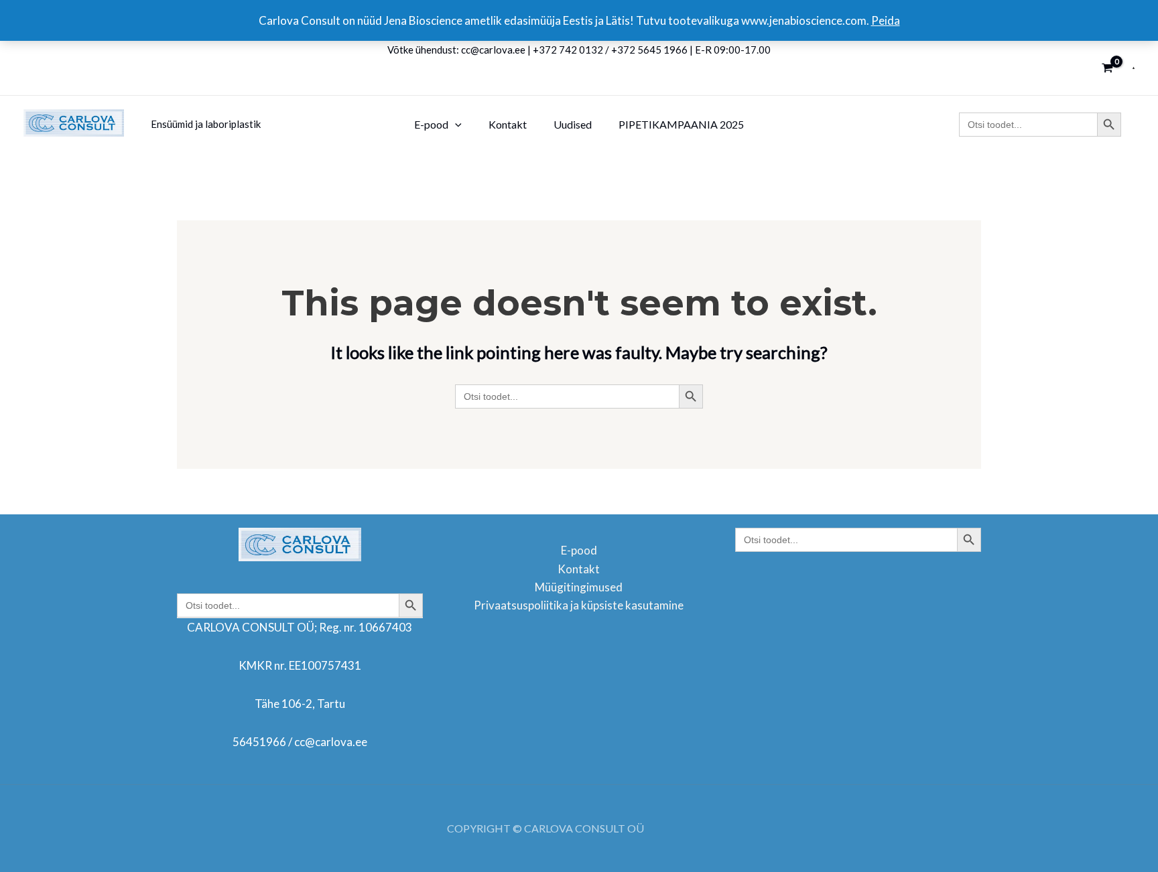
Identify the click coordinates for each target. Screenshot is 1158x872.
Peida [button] (885, 20)
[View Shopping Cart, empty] (1107, 68)
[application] (455, 124)
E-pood (579, 550)
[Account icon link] (1134, 68)
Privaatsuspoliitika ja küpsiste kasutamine (579, 605)
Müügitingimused (579, 587)
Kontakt (579, 569)
